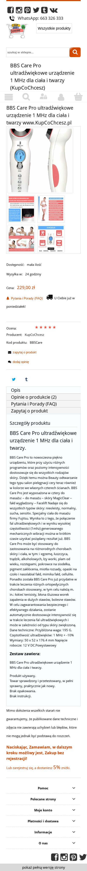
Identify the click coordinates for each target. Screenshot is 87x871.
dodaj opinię (21, 362)
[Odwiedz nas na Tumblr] (44, 11)
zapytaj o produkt (24, 352)
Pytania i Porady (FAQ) (26, 298)
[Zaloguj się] (43, 96)
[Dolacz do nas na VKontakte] (54, 11)
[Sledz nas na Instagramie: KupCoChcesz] (19, 11)
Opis (15, 390)
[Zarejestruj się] (60, 97)
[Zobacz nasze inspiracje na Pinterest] (27, 11)
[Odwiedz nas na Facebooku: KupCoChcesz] (10, 11)
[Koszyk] (78, 96)
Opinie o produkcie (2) (33, 397)
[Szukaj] (75, 52)
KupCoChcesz (34, 334)
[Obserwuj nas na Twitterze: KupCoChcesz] (36, 11)
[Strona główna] (17, 31)
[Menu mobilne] (8, 97)
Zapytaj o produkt (29, 411)
